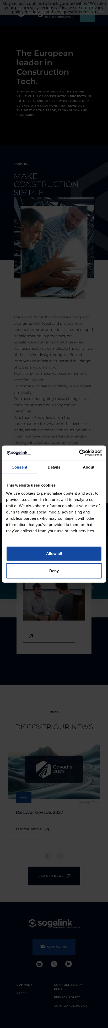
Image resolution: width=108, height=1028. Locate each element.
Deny (54, 570)
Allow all (54, 553)
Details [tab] (54, 467)
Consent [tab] (19, 467)
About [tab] (88, 467)
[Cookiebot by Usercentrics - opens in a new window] (79, 452)
